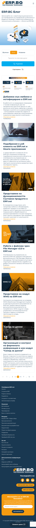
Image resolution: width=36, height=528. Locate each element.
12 (29, 377)
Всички (6, 52)
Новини (22, 52)
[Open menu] (33, 3)
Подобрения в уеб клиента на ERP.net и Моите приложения (15, 146)
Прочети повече (9, 117)
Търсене (19, 64)
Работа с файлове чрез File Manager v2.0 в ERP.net (16, 248)
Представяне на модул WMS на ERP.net (16, 295)
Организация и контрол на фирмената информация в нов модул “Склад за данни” (18, 347)
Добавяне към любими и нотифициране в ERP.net (17, 98)
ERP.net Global (28, 490)
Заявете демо (17, 524)
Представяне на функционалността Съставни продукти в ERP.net (15, 197)
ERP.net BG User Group (25, 485)
